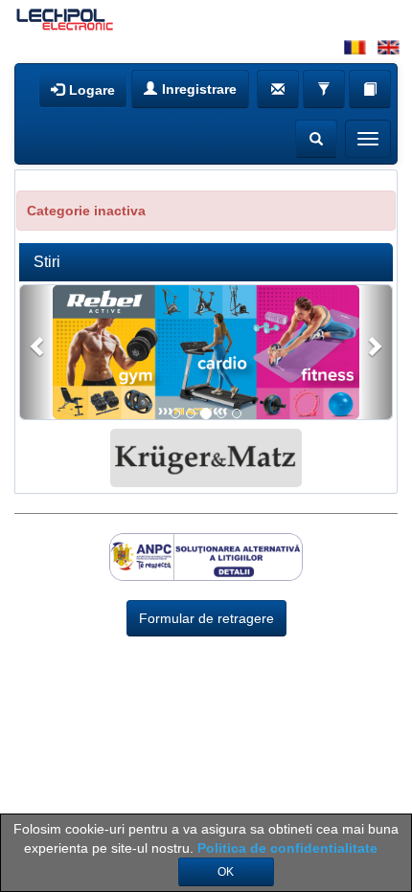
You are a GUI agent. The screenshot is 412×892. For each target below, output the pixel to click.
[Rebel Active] (206, 358)
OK (225, 872)
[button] (37, 352)
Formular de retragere (206, 618)
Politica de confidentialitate (287, 848)
